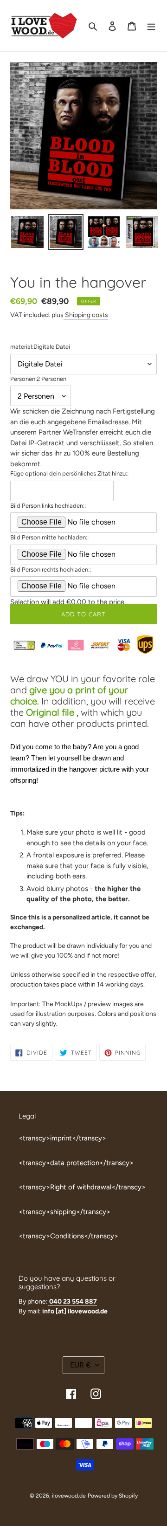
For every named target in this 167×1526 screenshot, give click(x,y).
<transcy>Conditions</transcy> (68, 1236)
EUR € (80, 1364)
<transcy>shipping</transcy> (64, 1212)
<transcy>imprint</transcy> (62, 1138)
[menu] (151, 26)
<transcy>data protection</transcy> (76, 1163)
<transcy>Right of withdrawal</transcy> (82, 1187)
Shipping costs (86, 314)
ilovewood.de (69, 1495)
